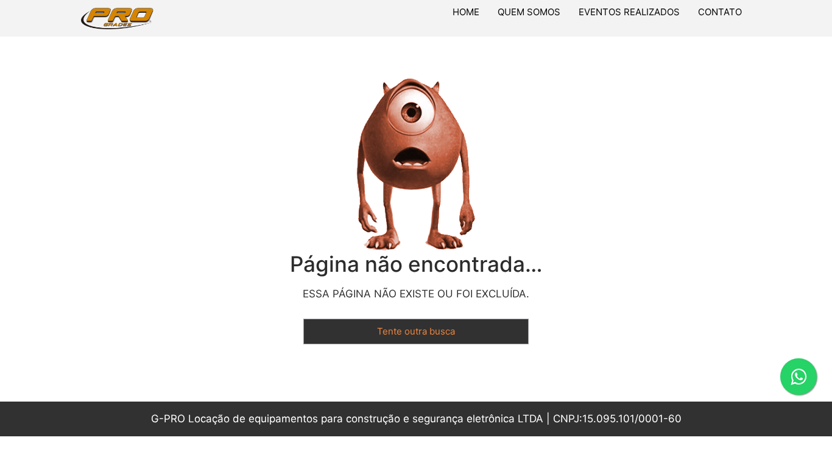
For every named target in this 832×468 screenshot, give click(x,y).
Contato (720, 12)
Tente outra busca (416, 331)
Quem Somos (529, 12)
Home (466, 12)
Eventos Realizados (629, 12)
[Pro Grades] (154, 18)
